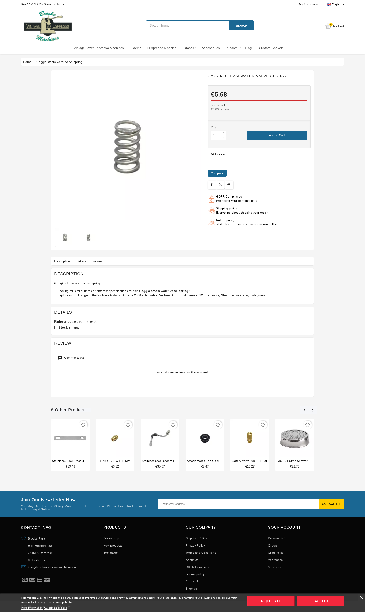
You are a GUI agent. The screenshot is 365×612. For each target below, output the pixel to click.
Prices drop (111, 538)
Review (97, 261)
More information (32, 607)
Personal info (277, 538)
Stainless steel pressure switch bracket (80, 460)
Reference (62, 321)
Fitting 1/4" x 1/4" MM (115, 460)
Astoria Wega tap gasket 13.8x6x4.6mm (215, 460)
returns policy (195, 574)
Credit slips (276, 552)
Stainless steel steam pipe (160, 460)
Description (62, 261)
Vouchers (274, 567)
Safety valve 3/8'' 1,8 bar (249, 460)
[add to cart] (62, 439)
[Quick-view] (78, 439)
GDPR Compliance (199, 567)
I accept (320, 601)
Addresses (275, 560)
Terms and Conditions (201, 552)
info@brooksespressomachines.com (53, 567)
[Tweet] (220, 185)
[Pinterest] (228, 185)
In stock (61, 327)
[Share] (212, 185)
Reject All (271, 601)
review (220, 154)
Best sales (110, 552)
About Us (192, 560)
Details (81, 261)
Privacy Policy (195, 545)
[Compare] (70, 439)
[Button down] (223, 137)
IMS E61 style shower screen (297, 460)
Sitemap (191, 588)
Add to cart (277, 135)
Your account (284, 527)
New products (113, 545)
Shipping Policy (196, 538)
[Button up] (223, 133)
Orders (273, 545)
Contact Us (193, 581)
